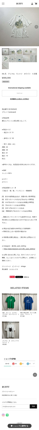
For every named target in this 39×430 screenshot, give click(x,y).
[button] (36, 27)
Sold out (19, 93)
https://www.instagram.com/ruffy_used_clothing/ (19, 249)
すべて (7, 364)
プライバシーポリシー (8, 391)
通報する (26, 277)
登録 (33, 406)
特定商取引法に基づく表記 (9, 395)
